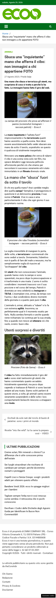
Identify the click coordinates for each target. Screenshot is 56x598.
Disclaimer (7, 590)
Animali (8, 52)
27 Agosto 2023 (11, 77)
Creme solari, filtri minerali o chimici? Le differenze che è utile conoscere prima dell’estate (24, 455)
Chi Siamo (7, 574)
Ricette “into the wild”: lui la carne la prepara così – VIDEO (27, 432)
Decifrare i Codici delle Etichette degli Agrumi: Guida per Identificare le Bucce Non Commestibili (27, 511)
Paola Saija (26, 77)
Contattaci (48, 553)
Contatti (6, 582)
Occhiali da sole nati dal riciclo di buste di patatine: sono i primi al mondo (28, 420)
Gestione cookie (48, 596)
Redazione (7, 578)
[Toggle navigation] (6, 26)
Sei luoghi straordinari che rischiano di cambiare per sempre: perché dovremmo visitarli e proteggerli (24, 467)
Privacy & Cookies (11, 586)
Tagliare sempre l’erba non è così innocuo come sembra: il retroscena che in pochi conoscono (25, 498)
